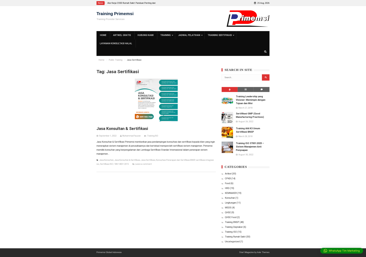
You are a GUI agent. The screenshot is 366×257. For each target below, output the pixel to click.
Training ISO (152, 136)
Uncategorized (232, 241)
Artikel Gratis (122, 35)
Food (227, 183)
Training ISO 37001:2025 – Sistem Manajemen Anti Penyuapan (250, 146)
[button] (341, 251)
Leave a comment (143, 164)
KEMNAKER (231, 193)
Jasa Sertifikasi (148, 160)
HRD (227, 188)
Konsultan (230, 198)
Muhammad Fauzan (131, 136)
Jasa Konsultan (106, 160)
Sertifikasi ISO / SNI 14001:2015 (114, 164)
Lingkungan (230, 202)
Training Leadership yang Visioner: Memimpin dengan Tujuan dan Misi (250, 100)
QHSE (228, 212)
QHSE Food (230, 217)
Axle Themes (263, 252)
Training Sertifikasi (220, 35)
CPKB (228, 178)
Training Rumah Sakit (235, 236)
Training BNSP (232, 222)
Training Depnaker (234, 227)
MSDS (228, 207)
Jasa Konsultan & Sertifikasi (122, 128)
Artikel (228, 173)
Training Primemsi (115, 13)
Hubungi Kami (146, 35)
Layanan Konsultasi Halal (116, 43)
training (165, 35)
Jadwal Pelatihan (189, 35)
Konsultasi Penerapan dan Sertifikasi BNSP (175, 160)
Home (103, 35)
